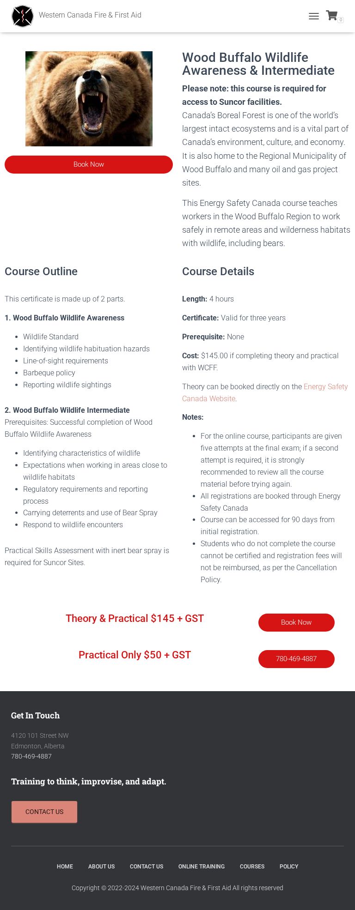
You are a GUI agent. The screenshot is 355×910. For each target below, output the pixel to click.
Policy (289, 866)
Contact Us (146, 866)
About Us (101, 866)
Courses (252, 866)
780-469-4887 (31, 756)
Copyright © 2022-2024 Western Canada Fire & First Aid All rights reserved (177, 888)
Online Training (201, 866)
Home (65, 866)
